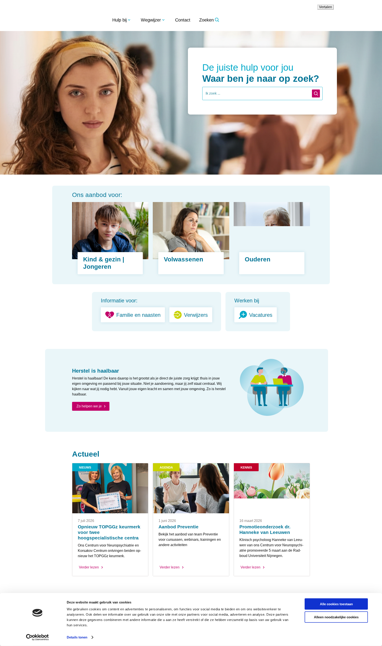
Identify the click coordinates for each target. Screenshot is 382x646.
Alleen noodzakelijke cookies (336, 617)
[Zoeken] (316, 93)
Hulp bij (120, 20)
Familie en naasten (137, 315)
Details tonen (77, 637)
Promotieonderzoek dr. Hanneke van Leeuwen (265, 529)
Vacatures (262, 315)
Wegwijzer (153, 20)
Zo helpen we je (89, 406)
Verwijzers (195, 315)
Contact (187, 20)
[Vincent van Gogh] (79, 19)
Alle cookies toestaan (336, 604)
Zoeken (212, 20)
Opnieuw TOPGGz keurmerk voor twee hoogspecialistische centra (109, 532)
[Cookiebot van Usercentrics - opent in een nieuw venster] (37, 637)
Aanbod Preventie (179, 527)
